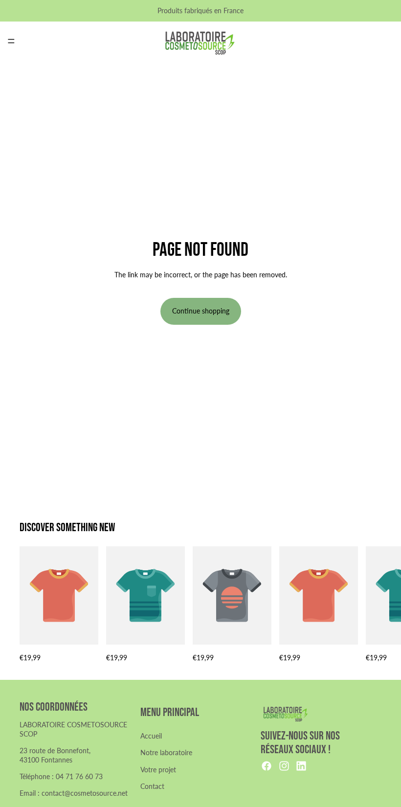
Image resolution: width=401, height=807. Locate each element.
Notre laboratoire (166, 752)
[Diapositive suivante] (370, 605)
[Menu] (11, 41)
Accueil (151, 736)
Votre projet (158, 769)
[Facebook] (266, 766)
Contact (152, 786)
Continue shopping (200, 311)
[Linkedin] (301, 766)
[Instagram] (284, 766)
